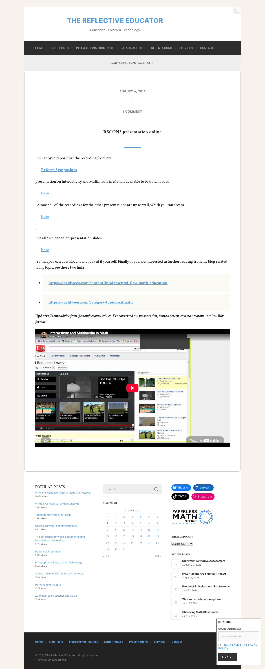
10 (124, 529)
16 (116, 536)
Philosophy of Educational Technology (58, 562)
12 (141, 529)
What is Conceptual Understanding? (57, 503)
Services (186, 48)
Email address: (229, 628)
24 (124, 542)
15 (107, 536)
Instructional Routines (94, 48)
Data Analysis (131, 48)
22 (107, 542)
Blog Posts (60, 48)
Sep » (158, 556)
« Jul (106, 556)
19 (141, 536)
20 (149, 536)
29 (107, 549)
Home (39, 48)
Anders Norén (57, 659)
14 (157, 529)
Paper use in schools (48, 551)
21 (157, 536)
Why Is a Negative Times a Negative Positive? (63, 492)
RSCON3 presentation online (132, 131)
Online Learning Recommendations (56, 525)
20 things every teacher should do (56, 595)
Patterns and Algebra (48, 584)
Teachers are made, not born (53, 514)
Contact (206, 48)
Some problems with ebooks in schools (59, 573)
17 (124, 536)
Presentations (160, 48)
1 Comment (132, 111)
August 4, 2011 (132, 91)
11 (133, 529)
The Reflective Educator (115, 20)
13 (149, 529)
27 (149, 542)
